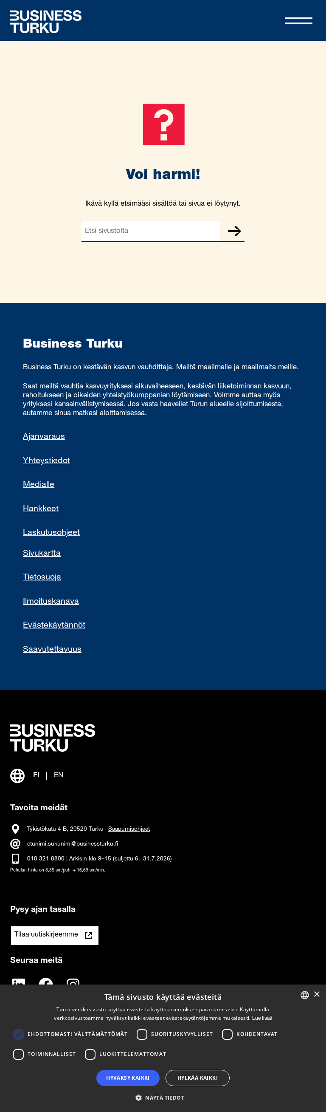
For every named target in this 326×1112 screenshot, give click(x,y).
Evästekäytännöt (54, 626)
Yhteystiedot (46, 461)
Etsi (234, 231)
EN (58, 775)
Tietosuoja (42, 578)
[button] (163, 1097)
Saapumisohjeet (129, 829)
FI (36, 775)
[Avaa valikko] (298, 20)
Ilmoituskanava (51, 602)
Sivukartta (42, 554)
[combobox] (305, 995)
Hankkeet (41, 509)
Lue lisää (262, 1018)
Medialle (38, 485)
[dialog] (163, 1048)
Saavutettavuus (52, 650)
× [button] (316, 994)
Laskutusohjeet (51, 533)
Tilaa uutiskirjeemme (46, 935)
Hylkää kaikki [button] (197, 1077)
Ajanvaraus (44, 437)
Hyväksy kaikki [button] (128, 1077)
